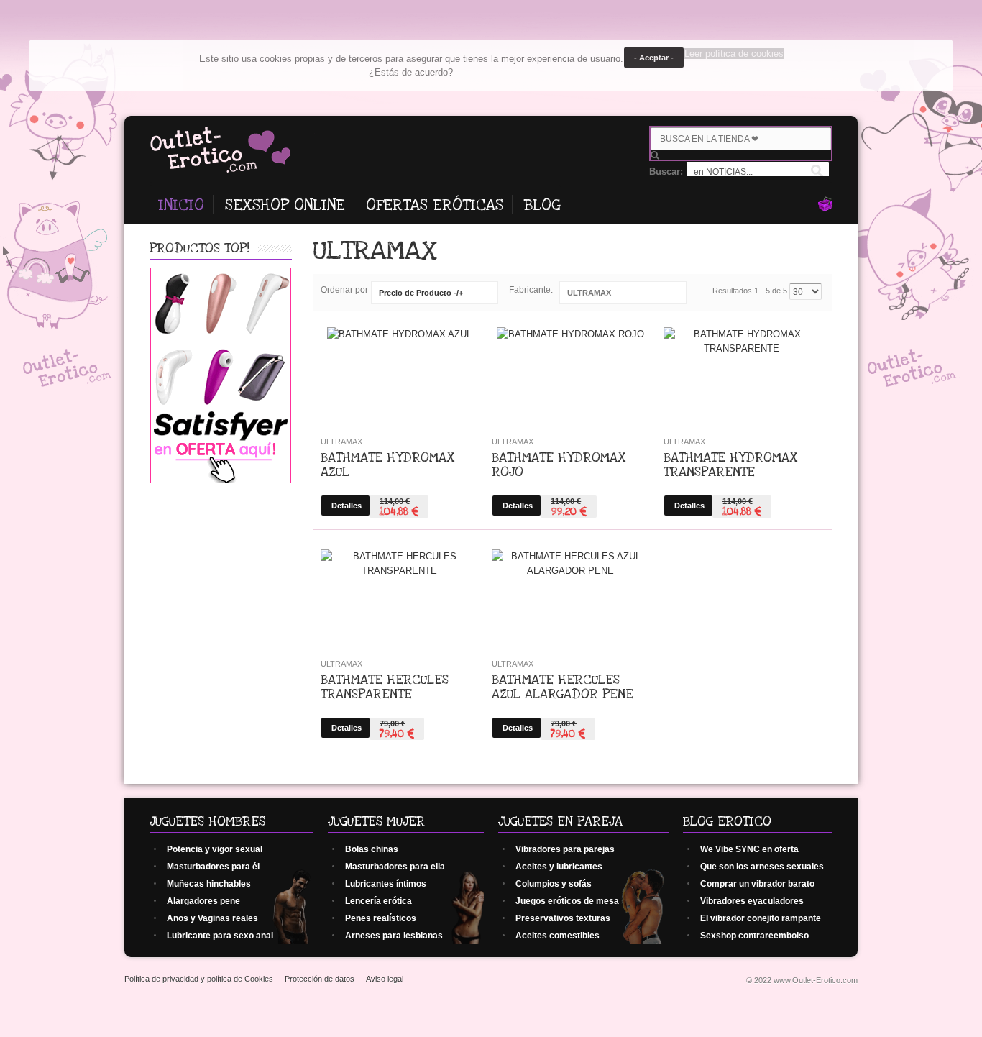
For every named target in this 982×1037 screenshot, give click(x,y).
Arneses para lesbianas (394, 936)
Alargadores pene (203, 901)
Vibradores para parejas (565, 849)
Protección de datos (319, 978)
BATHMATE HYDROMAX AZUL (388, 464)
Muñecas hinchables (209, 884)
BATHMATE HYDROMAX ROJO (559, 464)
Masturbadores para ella (395, 867)
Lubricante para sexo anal (220, 936)
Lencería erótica (378, 901)
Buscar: (667, 171)
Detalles (346, 505)
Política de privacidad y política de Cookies (198, 978)
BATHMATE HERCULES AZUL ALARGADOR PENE (562, 686)
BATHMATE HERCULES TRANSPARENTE (385, 686)
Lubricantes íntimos (385, 884)
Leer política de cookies (734, 53)
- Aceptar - (654, 57)
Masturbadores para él (213, 867)
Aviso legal (384, 978)
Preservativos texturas (562, 918)
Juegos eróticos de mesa (567, 901)
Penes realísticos (380, 918)
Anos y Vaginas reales (212, 918)
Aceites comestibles (557, 936)
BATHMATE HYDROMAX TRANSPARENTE (731, 464)
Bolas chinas (371, 849)
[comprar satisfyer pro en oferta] (220, 480)
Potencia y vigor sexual (214, 849)
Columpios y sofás (553, 884)
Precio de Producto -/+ (421, 292)
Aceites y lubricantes (558, 867)
